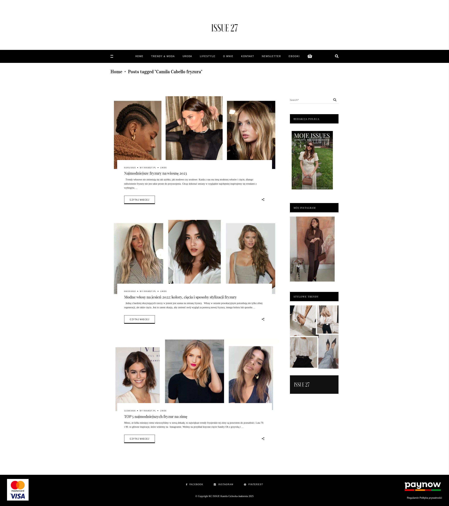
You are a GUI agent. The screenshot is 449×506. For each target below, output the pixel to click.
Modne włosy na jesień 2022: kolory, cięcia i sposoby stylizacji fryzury (180, 296)
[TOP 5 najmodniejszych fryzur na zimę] (194, 378)
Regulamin (413, 497)
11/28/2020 (130, 411)
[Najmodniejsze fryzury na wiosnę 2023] (194, 135)
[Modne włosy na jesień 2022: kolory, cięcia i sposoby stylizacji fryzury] (194, 258)
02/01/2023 (130, 168)
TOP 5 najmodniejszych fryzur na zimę (155, 416)
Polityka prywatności (431, 497)
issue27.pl (150, 168)
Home (116, 72)
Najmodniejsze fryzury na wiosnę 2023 (155, 173)
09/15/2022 (130, 291)
